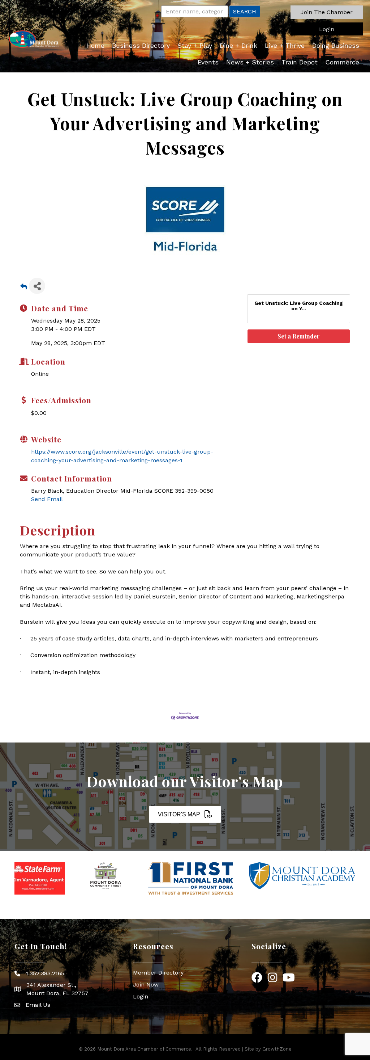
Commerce (342, 62)
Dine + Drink (238, 45)
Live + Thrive (285, 45)
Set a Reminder (299, 336)
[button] (327, 12)
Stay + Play (194, 45)
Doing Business (335, 45)
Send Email (47, 499)
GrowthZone (277, 1049)
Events (208, 62)
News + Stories (250, 62)
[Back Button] (23, 288)
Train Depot (299, 62)
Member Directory (158, 972)
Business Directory (141, 45)
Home (95, 45)
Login (140, 996)
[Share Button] (37, 286)
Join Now (146, 984)
